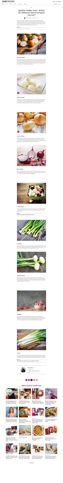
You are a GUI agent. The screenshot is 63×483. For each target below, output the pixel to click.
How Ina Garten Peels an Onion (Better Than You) (25, 214)
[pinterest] (2, 11)
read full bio (29, 372)
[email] (2, 20)
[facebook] (2, 13)
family (15, 4)
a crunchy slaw (32, 173)
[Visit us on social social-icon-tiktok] (53, 1)
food (11, 4)
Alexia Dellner (30, 367)
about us (25, 4)
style (7, 4)
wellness (20, 4)
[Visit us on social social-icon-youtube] (59, 1)
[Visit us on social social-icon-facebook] (56, 1)
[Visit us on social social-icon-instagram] (58, 1)
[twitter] (2, 16)
